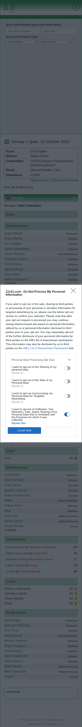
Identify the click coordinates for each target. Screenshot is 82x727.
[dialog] (41, 363)
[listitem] (41, 360)
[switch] (67, 368)
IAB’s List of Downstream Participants (45, 348)
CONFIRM (24, 430)
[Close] (74, 292)
